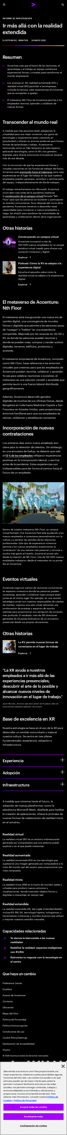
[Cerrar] (63, 1066)
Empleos (7, 989)
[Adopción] (62, 772)
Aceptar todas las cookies (33, 1107)
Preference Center (12, 983)
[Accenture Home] (33, 5)
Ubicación (8, 1007)
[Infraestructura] (62, 784)
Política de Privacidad (14, 1019)
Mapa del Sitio (10, 1013)
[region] (33, 1098)
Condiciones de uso (13, 1031)
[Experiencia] (62, 760)
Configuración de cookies (33, 1126)
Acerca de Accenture (14, 995)
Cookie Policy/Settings (15, 1037)
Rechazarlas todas (33, 1117)
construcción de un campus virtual (24, 195)
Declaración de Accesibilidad (18, 1043)
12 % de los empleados (19, 455)
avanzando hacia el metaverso (36, 171)
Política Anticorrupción (15, 1025)
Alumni (6, 1049)
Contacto (8, 1001)
